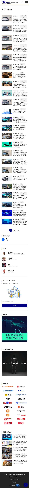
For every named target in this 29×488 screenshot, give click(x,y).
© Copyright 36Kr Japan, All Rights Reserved (14, 474)
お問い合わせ (14, 482)
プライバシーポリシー (14, 479)
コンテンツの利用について (14, 476)
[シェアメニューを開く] (26, 485)
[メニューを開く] (26, 2)
